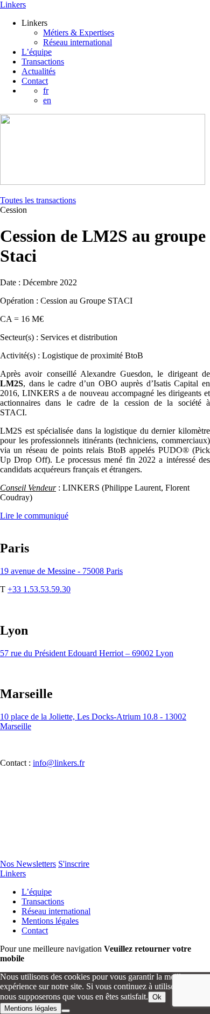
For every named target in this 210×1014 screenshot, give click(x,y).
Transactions (43, 61)
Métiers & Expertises (78, 32)
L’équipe (37, 51)
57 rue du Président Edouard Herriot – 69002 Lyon (86, 653)
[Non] (65, 1010)
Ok (157, 997)
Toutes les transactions (38, 200)
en (47, 100)
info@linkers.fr (59, 762)
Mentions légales (50, 920)
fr (45, 90)
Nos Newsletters (28, 863)
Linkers (13, 4)
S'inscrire (73, 863)
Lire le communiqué (34, 515)
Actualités (38, 71)
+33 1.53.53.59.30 (39, 589)
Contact (35, 80)
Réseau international (77, 42)
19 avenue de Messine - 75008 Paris (61, 571)
